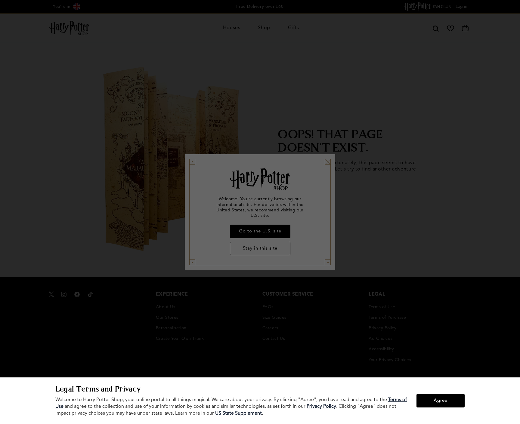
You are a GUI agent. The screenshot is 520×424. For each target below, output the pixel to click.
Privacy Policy (321, 406)
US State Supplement (238, 413)
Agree (440, 400)
